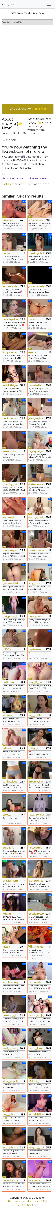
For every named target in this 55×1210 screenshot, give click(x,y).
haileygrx (34, 748)
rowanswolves (36, 814)
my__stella (34, 715)
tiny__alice (9, 1114)
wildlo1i (7, 913)
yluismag (8, 715)
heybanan (34, 649)
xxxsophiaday (10, 1147)
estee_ (7, 814)
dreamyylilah (36, 781)
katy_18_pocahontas (36, 682)
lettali (6, 946)
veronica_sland (10, 286)
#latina (5, 178)
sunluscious (10, 781)
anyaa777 (8, 847)
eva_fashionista (10, 880)
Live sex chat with (28, 108)
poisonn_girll (10, 1015)
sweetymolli (35, 220)
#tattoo (23, 178)
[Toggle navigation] (49, 4)
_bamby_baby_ (10, 484)
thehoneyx (9, 550)
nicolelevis (34, 982)
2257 (37, 1205)
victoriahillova (36, 1114)
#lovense (33, 178)
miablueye (34, 1180)
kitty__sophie (10, 1081)
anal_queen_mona (10, 1048)
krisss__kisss (35, 1048)
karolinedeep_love (10, 982)
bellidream (9, 418)
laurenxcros (35, 880)
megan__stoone (36, 1147)
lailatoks (8, 748)
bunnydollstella (36, 616)
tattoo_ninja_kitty (36, 1015)
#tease (43, 178)
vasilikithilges (10, 385)
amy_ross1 (34, 583)
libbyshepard (10, 352)
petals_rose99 (36, 913)
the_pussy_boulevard (10, 616)
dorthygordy (36, 517)
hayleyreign (35, 451)
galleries (28, 184)
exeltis (32, 352)
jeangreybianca (36, 418)
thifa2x (7, 649)
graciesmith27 (10, 583)
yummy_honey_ (10, 517)
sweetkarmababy (10, 1180)
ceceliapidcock (10, 319)
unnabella (34, 385)
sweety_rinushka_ (10, 451)
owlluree (8, 682)
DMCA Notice (23, 1205)
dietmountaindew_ (36, 484)
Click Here (8, 184)
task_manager (36, 946)
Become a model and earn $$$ (27, 1201)
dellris (6, 253)
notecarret (35, 847)
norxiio (32, 319)
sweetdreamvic (36, 550)
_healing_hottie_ (36, 253)
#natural (14, 178)
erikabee (8, 220)
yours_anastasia (36, 286)
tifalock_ (33, 1081)
